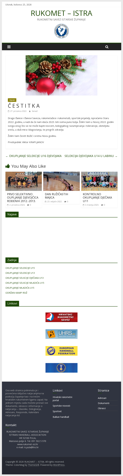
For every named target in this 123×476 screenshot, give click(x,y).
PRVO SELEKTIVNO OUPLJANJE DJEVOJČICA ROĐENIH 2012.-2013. (22, 197)
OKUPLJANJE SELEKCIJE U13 (20, 272)
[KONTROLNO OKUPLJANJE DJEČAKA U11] (99, 173)
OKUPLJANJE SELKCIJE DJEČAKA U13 (24, 277)
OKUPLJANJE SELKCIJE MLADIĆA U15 (24, 282)
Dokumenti (103, 403)
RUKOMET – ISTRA (61, 13)
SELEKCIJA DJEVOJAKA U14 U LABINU (91, 156)
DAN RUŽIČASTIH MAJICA (56, 196)
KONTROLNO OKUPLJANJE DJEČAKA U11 (97, 197)
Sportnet (57, 411)
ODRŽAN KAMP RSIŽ (16, 292)
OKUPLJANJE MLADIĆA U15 (19, 287)
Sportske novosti (61, 405)
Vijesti (12, 100)
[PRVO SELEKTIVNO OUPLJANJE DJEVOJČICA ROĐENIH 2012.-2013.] (23, 173)
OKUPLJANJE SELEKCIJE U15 (20, 267)
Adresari (102, 398)
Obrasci (102, 408)
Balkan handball (61, 416)
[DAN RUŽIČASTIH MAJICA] (61, 173)
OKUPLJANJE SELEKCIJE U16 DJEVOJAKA (33, 156)
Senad (34, 111)
